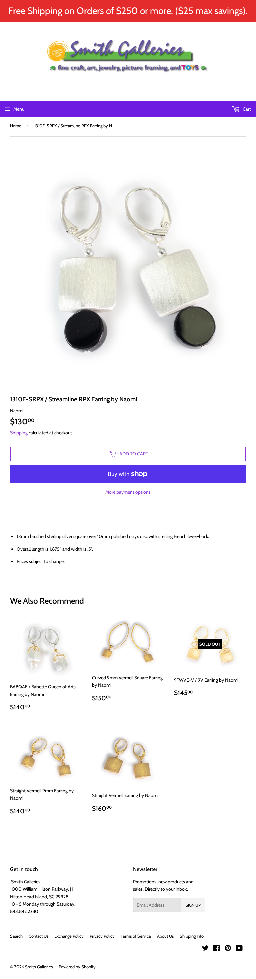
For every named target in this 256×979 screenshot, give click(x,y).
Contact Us (38, 936)
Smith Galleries (39, 966)
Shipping (19, 433)
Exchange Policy (69, 936)
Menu (18, 109)
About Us (165, 936)
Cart (246, 109)
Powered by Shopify (77, 966)
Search (16, 936)
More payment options (128, 492)
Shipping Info (192, 936)
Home (15, 125)
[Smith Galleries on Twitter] (205, 949)
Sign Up (193, 905)
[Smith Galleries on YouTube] (239, 949)
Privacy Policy (102, 936)
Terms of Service (136, 936)
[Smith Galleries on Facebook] (216, 949)
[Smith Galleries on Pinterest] (227, 949)
